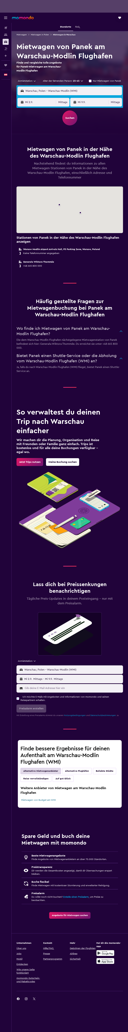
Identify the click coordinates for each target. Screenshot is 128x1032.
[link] (29, 462)
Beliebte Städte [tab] (104, 771)
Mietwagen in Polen (40, 35)
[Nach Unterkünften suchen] (5, 35)
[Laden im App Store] (105, 961)
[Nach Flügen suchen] (5, 28)
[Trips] (5, 65)
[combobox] (27, 81)
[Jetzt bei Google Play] (105, 953)
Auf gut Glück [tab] (63, 779)
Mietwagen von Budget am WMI (38, 800)
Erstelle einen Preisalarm (76, 897)
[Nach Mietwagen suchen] (5, 41)
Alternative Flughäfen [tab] (77, 771)
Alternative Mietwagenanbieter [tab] (40, 771)
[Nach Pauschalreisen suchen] (5, 48)
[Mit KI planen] (5, 55)
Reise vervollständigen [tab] (35, 779)
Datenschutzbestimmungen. (103, 715)
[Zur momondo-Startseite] (23, 17)
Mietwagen (21, 35)
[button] (5, 17)
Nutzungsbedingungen (75, 715)
